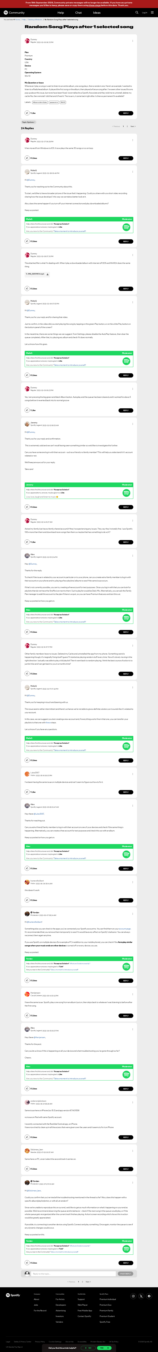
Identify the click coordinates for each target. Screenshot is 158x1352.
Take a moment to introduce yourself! (70, 231)
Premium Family (106, 1310)
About (36, 1299)
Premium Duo (105, 1305)
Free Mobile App (85, 1310)
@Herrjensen (39, 1037)
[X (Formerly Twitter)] (141, 1296)
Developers (61, 1305)
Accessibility (82, 1342)
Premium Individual (108, 1299)
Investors (60, 1316)
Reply (126, 113)
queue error (54, 102)
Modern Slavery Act (97, 1342)
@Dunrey (31, 180)
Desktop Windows (35, 19)
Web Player (83, 1305)
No (90, 1348)
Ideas (96, 13)
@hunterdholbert (34, 922)
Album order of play (40, 102)
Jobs (36, 1305)
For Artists (60, 1299)
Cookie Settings (55, 1342)
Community (17, 13)
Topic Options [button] (28, 122)
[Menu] (152, 12)
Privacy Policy (40, 1342)
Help (61, 13)
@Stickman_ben (34, 1190)
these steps (95, 5)
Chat (78, 13)
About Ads (69, 1342)
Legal (8, 1342)
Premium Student (107, 1316)
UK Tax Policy (113, 1342)
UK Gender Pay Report (14, 1347)
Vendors (59, 1322)
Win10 (63, 102)
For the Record (40, 1310)
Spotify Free (105, 1322)
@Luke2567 (39, 813)
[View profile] (27, 40)
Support (81, 1299)
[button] (133, 41)
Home (17, 19)
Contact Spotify (84, 1316)
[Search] (137, 12)
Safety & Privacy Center (22, 1342)
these (48, 722)
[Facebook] (149, 1296)
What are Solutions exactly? (80, 963)
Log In (144, 12)
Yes (101, 1348)
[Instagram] (133, 1296)
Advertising (61, 1310)
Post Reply (125, 1274)
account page (125, 928)
